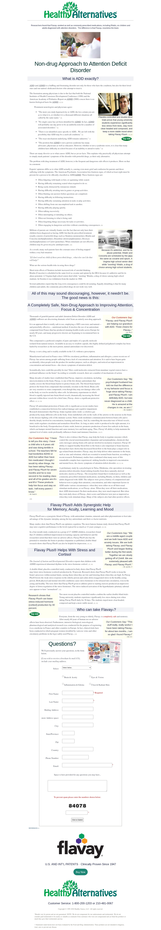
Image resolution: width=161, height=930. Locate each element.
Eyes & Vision (97, 677)
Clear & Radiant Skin (100, 684)
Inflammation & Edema (74, 684)
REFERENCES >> (34, 828)
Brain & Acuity (70, 677)
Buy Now (80, 872)
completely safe (109, 616)
